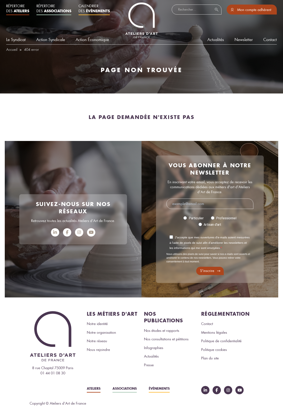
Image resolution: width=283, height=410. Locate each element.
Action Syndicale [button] (50, 39)
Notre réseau (97, 341)
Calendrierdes (94, 8)
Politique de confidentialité (221, 341)
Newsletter (244, 39)
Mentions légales (214, 332)
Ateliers (93, 388)
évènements (159, 388)
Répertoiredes (17, 8)
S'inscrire (207, 270)
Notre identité (97, 323)
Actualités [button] (215, 39)
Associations (124, 388)
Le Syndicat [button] (16, 39)
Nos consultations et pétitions (166, 339)
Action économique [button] (92, 39)
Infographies (153, 348)
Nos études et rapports (161, 330)
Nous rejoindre (98, 349)
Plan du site (210, 358)
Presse (149, 365)
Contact (270, 39)
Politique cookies (214, 349)
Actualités (151, 356)
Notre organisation (101, 332)
